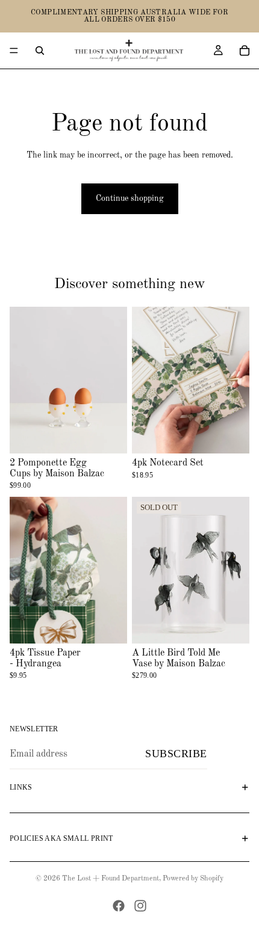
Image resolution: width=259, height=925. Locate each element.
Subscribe (176, 754)
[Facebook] (118, 906)
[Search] (40, 50)
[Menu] (14, 50)
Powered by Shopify (193, 878)
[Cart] (244, 50)
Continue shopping (130, 198)
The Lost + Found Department (110, 878)
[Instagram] (140, 906)
